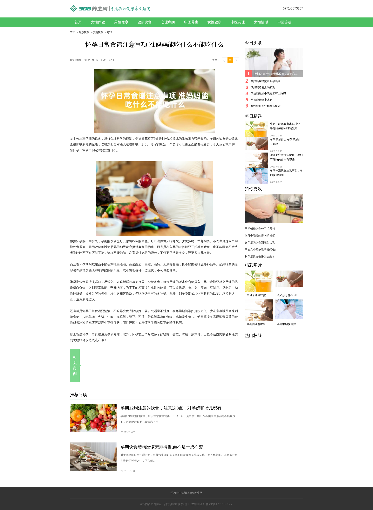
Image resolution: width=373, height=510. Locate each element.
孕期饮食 (97, 32)
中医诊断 (284, 22)
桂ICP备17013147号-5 (219, 504)
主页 (72, 32)
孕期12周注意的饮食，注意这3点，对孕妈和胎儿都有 (170, 408)
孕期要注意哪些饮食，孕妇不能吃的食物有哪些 (286, 157)
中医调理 (238, 22)
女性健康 (214, 22)
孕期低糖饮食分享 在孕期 (260, 228)
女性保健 (98, 22)
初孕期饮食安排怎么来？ (260, 256)
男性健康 (121, 22)
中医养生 (191, 22)
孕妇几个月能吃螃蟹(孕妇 (260, 249)
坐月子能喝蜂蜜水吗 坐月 (260, 235)
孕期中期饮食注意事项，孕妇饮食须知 (286, 173)
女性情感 (261, 22)
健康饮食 (145, 22)
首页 (78, 22)
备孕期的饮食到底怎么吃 (260, 242)
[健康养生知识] (110, 6)
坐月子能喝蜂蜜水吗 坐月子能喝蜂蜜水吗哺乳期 (285, 126)
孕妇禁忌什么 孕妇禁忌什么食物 (285, 142)
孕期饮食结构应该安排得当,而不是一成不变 (161, 446)
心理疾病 (168, 22)
